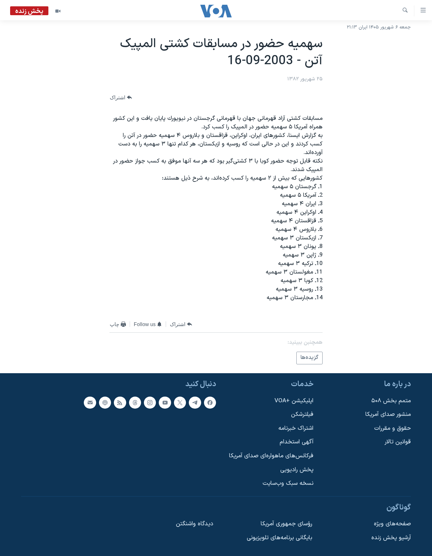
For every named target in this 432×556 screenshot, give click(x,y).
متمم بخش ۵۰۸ (391, 400)
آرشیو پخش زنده (391, 538)
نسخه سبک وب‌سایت (287, 483)
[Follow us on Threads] (135, 402)
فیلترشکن (302, 414)
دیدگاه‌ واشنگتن (194, 524)
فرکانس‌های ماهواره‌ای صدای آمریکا (271, 456)
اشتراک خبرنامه (295, 428)
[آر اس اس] (120, 402)
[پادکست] (105, 402)
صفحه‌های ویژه (392, 524)
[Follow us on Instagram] (150, 402)
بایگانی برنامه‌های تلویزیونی (279, 538)
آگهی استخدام (296, 442)
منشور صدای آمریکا (388, 414)
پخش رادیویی (296, 469)
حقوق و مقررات (392, 428)
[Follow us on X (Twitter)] (180, 402)
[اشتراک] (90, 402)
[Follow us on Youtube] (165, 402)
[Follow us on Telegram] (195, 402)
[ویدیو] (57, 11)
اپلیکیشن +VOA (294, 400)
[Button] (121, 97)
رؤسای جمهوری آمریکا (286, 524)
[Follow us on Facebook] (210, 402)
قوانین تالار (398, 442)
